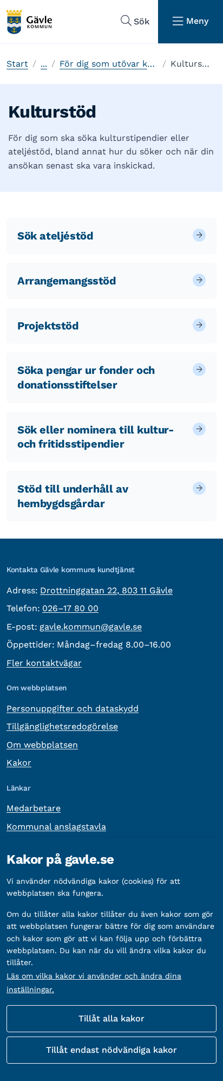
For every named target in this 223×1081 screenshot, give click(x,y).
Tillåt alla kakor (111, 1018)
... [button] (44, 64)
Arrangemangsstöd (66, 280)
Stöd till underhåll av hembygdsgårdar (72, 496)
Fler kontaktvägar (44, 663)
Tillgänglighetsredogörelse (62, 726)
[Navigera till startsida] (28, 22)
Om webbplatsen (42, 745)
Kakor (18, 763)
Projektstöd (48, 325)
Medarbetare (33, 808)
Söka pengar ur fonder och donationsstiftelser (86, 377)
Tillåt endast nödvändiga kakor (111, 1050)
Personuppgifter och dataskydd (72, 708)
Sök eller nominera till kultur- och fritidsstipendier (95, 437)
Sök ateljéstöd (55, 235)
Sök (141, 21)
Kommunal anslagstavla (56, 826)
